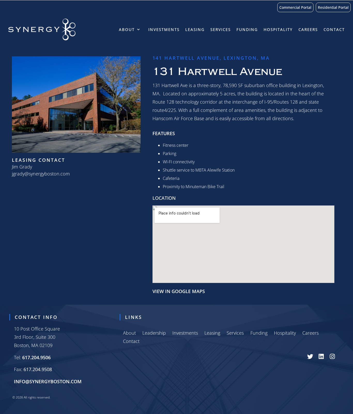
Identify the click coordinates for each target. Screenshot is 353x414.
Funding (247, 29)
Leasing (195, 29)
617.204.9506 (36, 357)
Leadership (154, 333)
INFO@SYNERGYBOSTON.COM (48, 381)
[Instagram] (332, 356)
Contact (334, 29)
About (127, 29)
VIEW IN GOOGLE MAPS (178, 291)
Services (220, 29)
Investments (164, 29)
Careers (308, 29)
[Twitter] (310, 356)
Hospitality (278, 29)
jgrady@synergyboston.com (41, 174)
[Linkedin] (321, 356)
